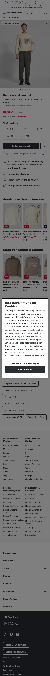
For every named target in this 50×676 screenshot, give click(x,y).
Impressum (39, 356)
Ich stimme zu (25, 370)
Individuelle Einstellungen (25, 364)
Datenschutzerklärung (24, 356)
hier (37, 349)
